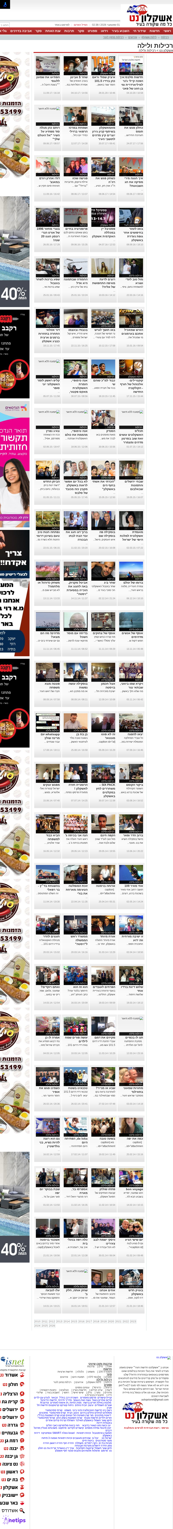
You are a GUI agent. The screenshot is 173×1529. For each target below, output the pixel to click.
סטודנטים (101, 1440)
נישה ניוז (107, 1410)
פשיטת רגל (79, 1415)
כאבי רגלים (52, 1425)
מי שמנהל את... (135, 337)
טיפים (78, 1405)
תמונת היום (78, 1376)
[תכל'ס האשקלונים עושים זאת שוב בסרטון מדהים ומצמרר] (132, 411)
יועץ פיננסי (105, 1427)
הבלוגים (64, 1390)
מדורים (108, 1392)
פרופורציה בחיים (76, 228)
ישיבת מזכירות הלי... (104, 691)
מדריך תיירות (65, 1400)
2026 (52, 1325)
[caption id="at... (106, 741)
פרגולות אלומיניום (90, 1450)
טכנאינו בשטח (78, 1088)
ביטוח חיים (88, 1440)
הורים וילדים (105, 1417)
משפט (91, 1371)
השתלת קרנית (67, 1420)
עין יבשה (106, 1425)
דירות (99, 1422)
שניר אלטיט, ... (52, 842)
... (142, 189)
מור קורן (89, 1415)
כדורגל (108, 1387)
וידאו (104, 31)
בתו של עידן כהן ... (78, 286)
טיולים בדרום (87, 1412)
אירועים (132, 37)
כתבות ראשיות (48, 1390)
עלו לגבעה (53, 1290)
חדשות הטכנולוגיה (92, 1410)
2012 (52, 1321)
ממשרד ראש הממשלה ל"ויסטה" (79, 940)
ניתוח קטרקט (67, 1405)
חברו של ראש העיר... (49, 691)
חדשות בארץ (79, 1390)
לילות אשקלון (149, 37)
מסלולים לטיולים (103, 1412)
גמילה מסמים (92, 1427)
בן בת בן (82, 734)
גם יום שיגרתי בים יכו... (48, 640)
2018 (96, 1321)
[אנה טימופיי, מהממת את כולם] (77, 411)
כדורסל (97, 1387)
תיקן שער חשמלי (103, 1448)
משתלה (79, 1443)
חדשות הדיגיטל (48, 1400)
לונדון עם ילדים (42, 1397)
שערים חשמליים (103, 1405)
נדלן (101, 1366)
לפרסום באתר (62, 24)
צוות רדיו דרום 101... (77, 1045)
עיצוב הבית (87, 1405)
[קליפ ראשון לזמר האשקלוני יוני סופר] (49, 361)
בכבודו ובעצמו (78, 329)
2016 (81, 1321)
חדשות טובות (91, 1417)
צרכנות (91, 1366)
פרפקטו (62, 1427)
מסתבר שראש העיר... (131, 1095)
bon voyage (134, 1189)
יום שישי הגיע (134, 1239)
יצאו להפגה (135, 734)
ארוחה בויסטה (105, 885)
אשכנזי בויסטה (50, 1239)
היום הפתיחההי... (78, 1146)
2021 (118, 1321)
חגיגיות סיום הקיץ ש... (48, 185)
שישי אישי (78, 1392)
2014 (67, 1321)
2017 (89, 1321)
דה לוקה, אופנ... (134, 1297)
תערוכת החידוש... (133, 135)
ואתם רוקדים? (50, 987)
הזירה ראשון (56, 1443)
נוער (98, 1392)
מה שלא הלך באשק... (131, 691)
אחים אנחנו (107, 1290)
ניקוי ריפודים (91, 1443)
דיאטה (107, 1415)
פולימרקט (63, 1425)
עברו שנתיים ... (52, 741)
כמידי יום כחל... (80, 135)
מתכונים (43, 1412)
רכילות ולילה (147, 50)
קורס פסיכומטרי (57, 1412)
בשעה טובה (107, 1138)
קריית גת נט (50, 1448)
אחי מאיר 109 (133, 885)
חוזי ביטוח (74, 1425)
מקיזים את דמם (105, 1037)
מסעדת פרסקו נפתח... (76, 792)
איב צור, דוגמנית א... (77, 1247)
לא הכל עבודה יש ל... (104, 1247)
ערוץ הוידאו (97, 1390)
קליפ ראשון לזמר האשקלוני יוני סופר (48, 384)
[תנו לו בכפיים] (132, 1018)
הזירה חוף (68, 1443)
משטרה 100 (105, 1371)
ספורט (92, 31)
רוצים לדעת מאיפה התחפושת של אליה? (103, 283)
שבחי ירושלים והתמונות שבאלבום (134, 485)
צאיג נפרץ (53, 431)
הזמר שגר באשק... (105, 84)
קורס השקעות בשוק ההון (69, 1417)
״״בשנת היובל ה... (50, 84)
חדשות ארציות (65, 1371)
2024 (37, 1325)
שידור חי (139, 31)
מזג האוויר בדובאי (91, 1425)
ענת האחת (53, 31)
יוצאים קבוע (66, 1415)
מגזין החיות (75, 1402)
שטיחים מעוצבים (82, 1438)
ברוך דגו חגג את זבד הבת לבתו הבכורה (77, 535)
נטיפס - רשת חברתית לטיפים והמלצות (146, 1427)
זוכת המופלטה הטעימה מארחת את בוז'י (77, 889)
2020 (111, 1321)
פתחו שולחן (107, 1189)
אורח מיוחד (107, 936)
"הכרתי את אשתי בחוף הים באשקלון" (103, 485)
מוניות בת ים (105, 1443)
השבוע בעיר (120, 31)
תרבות (69, 31)
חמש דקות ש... (135, 640)
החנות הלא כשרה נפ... (48, 539)
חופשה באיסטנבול (102, 1432)
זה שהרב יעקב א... (78, 1297)
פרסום (104, 1450)
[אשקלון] (147, 26)
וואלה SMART (60, 1432)
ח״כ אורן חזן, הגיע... (104, 185)
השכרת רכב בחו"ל (68, 1397)
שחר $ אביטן (79, 77)
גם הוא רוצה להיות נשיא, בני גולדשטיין (49, 1142)
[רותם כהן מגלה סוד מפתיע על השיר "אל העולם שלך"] (49, 108)
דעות (109, 1390)
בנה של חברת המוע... (103, 387)
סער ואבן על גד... (51, 1196)
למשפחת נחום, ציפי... (131, 286)
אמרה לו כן (52, 1037)
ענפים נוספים (82, 1387)
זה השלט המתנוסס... (48, 893)
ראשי (167, 31)
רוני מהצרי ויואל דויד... (76, 1196)
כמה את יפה (135, 1138)
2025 (45, 1325)
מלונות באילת (104, 1402)
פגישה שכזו (80, 178)
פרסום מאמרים (88, 1397)
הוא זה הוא (80, 987)
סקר (81, 31)
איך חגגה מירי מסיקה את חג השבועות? (133, 181)
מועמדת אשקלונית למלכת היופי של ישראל (131, 535)
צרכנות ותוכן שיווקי (100, 1363)
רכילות (165, 37)
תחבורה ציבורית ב (94, 1395)
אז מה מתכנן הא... (78, 691)
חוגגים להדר (51, 936)
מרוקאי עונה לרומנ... (77, 640)
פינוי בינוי (77, 1410)
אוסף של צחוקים (104, 633)
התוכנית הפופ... (135, 943)
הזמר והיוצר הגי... (50, 1095)
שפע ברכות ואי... (51, 286)
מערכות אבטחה (83, 1445)
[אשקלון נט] (163, 1357)
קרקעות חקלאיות (84, 1448)
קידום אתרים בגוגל (102, 1400)
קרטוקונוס (54, 1405)
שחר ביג (109, 582)
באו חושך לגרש (105, 329)
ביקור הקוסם (134, 784)
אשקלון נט (165, 50)
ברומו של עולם (133, 582)
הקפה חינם (107, 835)
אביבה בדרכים (21, 31)
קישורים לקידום (76, 1427)
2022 (126, 1321)
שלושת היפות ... (134, 994)
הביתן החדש (51, 481)
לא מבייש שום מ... (50, 590)
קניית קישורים (104, 1397)
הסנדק (110, 431)
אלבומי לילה (94, 1376)
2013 (59, 1321)
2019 (104, 1321)
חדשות (155, 31)
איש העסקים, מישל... (104, 539)
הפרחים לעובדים (104, 987)
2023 (133, 1321)
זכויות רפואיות (84, 1432)
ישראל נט (106, 1438)
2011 (44, 1321)
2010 (37, 1321)
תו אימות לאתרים (59, 1402)
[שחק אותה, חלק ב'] (77, 1271)
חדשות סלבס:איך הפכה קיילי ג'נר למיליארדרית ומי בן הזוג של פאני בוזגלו (131, 84)
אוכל (109, 1366)
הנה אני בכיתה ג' (76, 835)
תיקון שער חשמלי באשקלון (98, 1420)
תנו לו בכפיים (134, 1037)
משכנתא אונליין (49, 1427)
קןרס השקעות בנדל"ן (48, 1415)
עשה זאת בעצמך (82, 1400)
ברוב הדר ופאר (133, 835)
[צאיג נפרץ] (49, 411)
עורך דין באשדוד (65, 1448)
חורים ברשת (89, 1402)
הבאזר (54, 1397)
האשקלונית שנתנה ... (76, 438)
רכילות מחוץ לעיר (113, 37)
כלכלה (80, 1371)
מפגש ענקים (51, 784)
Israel (71, 1432)
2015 (74, 1321)
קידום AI (44, 1402)
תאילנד (79, 1420)
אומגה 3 (52, 1438)
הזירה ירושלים (99, 1445)
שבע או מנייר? (105, 1088)
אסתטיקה (46, 1432)
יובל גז (95, 1438)
